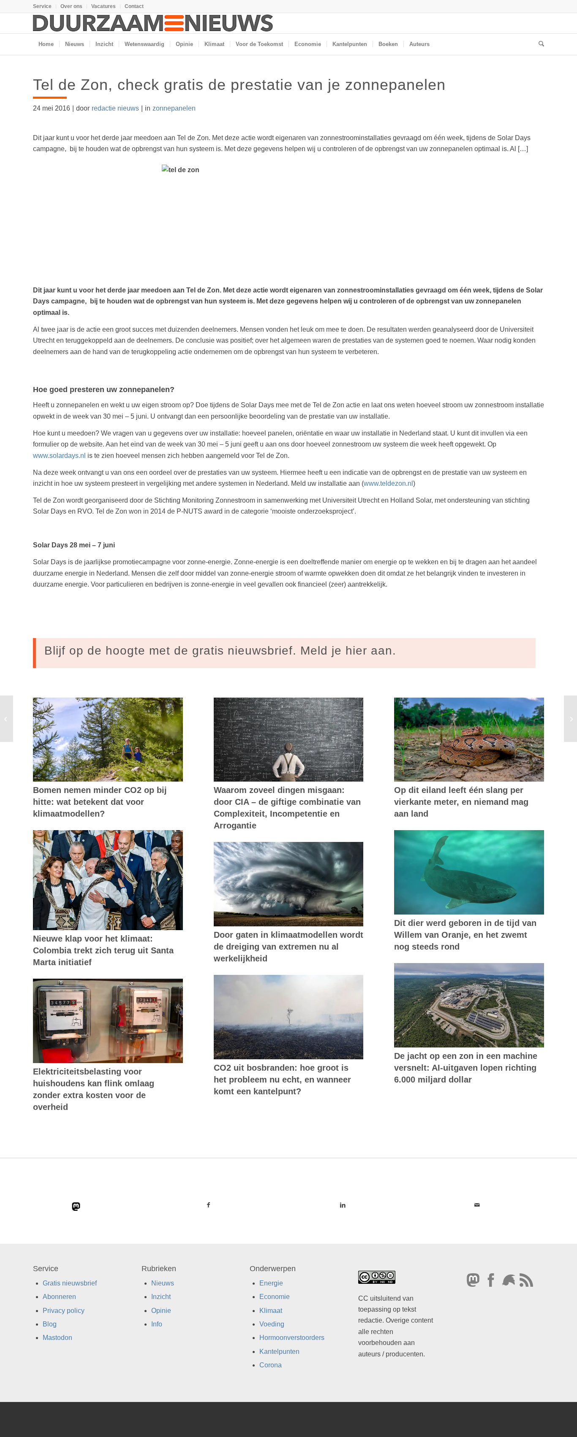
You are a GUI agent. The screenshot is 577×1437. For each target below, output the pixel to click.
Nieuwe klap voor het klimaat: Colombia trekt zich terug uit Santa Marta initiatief (103, 950)
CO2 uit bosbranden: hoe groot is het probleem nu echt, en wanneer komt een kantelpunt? (282, 1079)
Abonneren (59, 1296)
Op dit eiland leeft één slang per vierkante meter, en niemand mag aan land (461, 801)
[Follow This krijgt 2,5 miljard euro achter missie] (6, 718)
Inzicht (161, 1296)
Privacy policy (63, 1310)
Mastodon (57, 1337)
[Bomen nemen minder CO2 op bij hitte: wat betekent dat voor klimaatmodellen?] (108, 740)
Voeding (271, 1324)
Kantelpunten (279, 1351)
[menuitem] (44, 6)
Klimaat (270, 1310)
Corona (270, 1365)
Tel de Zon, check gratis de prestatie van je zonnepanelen (239, 84)
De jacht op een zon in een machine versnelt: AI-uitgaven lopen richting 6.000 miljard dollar (465, 1067)
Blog (50, 1324)
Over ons (71, 6)
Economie (274, 1296)
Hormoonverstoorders (291, 1337)
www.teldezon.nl (388, 483)
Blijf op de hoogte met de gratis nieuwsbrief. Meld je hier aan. (220, 650)
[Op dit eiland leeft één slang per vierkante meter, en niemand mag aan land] (469, 740)
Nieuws (162, 1283)
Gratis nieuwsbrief (70, 1283)
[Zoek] (538, 44)
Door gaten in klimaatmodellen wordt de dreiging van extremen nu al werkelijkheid (288, 946)
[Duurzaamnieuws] (153, 23)
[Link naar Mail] (477, 1205)
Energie (271, 1283)
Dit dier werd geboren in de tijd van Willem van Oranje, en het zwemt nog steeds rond (465, 934)
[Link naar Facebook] (209, 1205)
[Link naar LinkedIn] (342, 1205)
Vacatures (103, 6)
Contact (134, 6)
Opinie (161, 1310)
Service (42, 6)
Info (156, 1324)
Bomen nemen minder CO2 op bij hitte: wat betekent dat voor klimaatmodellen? (100, 801)
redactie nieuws (115, 108)
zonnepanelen (174, 108)
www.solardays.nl (59, 455)
